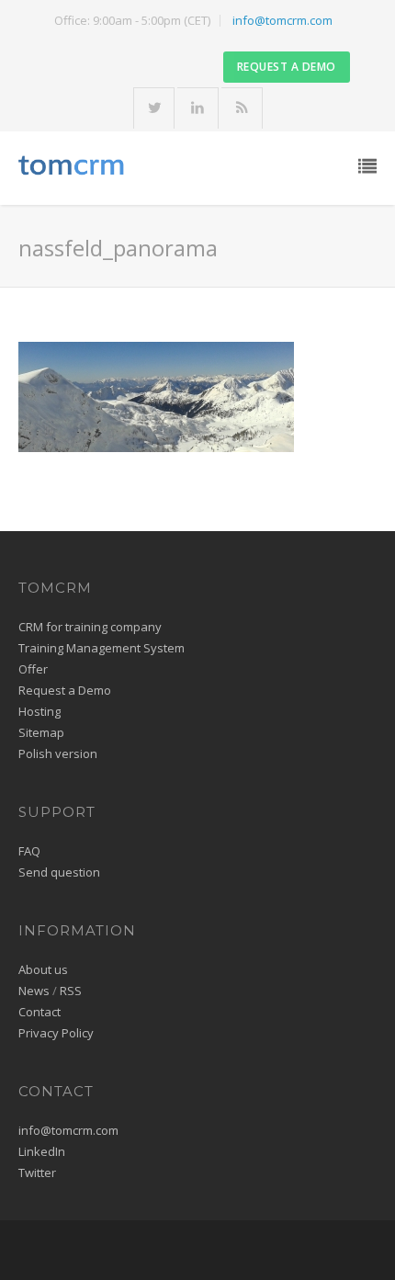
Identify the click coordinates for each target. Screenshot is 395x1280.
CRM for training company (90, 626)
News (34, 990)
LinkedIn (41, 1151)
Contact (39, 1011)
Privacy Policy (56, 1033)
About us (43, 969)
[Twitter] (154, 109)
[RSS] (242, 109)
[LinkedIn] (198, 109)
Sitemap (41, 732)
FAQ (29, 851)
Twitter (37, 1172)
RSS (71, 990)
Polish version (57, 753)
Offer (33, 669)
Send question (59, 872)
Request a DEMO (286, 66)
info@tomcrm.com (282, 20)
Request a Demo (64, 690)
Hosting (39, 711)
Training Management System (101, 648)
